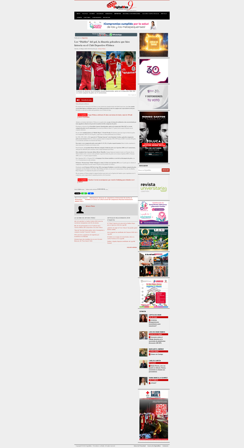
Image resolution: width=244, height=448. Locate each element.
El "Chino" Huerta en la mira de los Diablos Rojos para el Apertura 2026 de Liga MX (121, 224)
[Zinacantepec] (153, 238)
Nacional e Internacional (131, 14)
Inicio (78, 14)
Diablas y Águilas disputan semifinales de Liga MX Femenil (121, 242)
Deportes (117, 14)
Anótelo (164, 14)
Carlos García (155, 361)
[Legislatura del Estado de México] (153, 45)
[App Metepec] (122, 25)
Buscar (166, 170)
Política (85, 14)
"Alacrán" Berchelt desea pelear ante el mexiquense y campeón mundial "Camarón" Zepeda (89, 231)
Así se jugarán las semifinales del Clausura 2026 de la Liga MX (122, 233)
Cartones (87, 18)
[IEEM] (153, 71)
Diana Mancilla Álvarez (158, 378)
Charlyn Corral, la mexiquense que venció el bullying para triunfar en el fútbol (106, 181)
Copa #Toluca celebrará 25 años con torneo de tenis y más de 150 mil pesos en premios (105, 116)
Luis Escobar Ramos (157, 332)
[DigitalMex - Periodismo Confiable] (122, 6)
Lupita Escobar (155, 315)
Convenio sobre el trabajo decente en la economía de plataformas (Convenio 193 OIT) (157, 340)
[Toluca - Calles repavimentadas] (153, 264)
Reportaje (106, 18)
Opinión (79, 18)
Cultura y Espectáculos (150, 14)
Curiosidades (96, 18)
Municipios (109, 14)
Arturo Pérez (101, 49)
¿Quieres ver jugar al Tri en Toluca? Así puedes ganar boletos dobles (122, 229)
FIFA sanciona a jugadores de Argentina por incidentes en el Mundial (86, 236)
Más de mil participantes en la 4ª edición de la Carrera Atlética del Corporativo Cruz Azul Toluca (88, 226)
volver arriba (132, 247)
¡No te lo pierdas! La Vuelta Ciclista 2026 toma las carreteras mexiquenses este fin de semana (88, 222)
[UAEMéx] (153, 187)
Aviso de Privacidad (140, 446)
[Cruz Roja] (153, 416)
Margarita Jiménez (156, 349)
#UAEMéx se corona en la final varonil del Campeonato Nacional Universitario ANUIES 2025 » (104, 200)
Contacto (165, 446)
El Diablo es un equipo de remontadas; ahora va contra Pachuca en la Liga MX (120, 238)
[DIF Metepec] (153, 213)
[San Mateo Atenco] (153, 293)
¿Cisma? (153, 383)
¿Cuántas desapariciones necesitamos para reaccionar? (154, 323)
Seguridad (100, 14)
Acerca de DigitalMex (154, 446)
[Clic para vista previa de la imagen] (106, 70)
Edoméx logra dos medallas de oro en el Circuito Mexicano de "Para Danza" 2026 (88, 240)
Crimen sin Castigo (156, 354)
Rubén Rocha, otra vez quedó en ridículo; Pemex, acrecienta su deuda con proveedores (157, 368)
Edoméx (92, 14)
